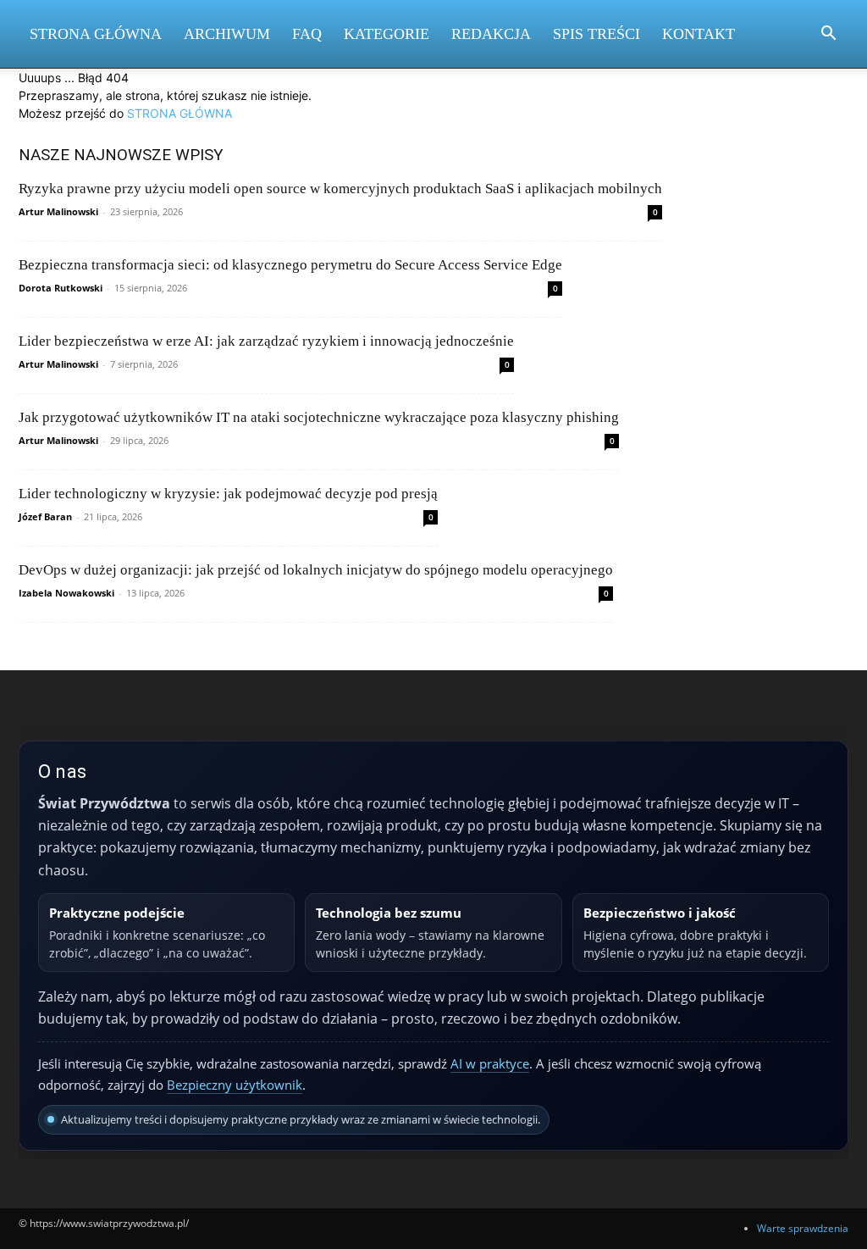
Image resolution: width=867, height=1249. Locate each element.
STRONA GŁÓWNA (179, 113)
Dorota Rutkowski (60, 287)
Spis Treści (596, 33)
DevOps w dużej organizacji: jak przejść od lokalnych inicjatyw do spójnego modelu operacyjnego (316, 570)
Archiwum (227, 33)
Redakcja (491, 33)
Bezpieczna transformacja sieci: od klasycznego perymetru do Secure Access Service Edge (290, 265)
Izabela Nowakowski (66, 592)
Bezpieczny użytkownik (234, 1085)
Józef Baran (45, 516)
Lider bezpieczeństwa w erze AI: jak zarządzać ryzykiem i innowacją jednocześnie (266, 341)
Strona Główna (96, 33)
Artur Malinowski (58, 211)
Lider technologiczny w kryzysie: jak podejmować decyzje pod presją (228, 494)
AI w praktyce (489, 1064)
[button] (828, 35)
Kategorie (386, 33)
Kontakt (698, 33)
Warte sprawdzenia (802, 1228)
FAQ (307, 33)
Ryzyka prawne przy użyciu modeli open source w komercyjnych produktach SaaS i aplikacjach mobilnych (340, 188)
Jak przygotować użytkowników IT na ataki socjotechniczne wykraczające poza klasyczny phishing (319, 417)
